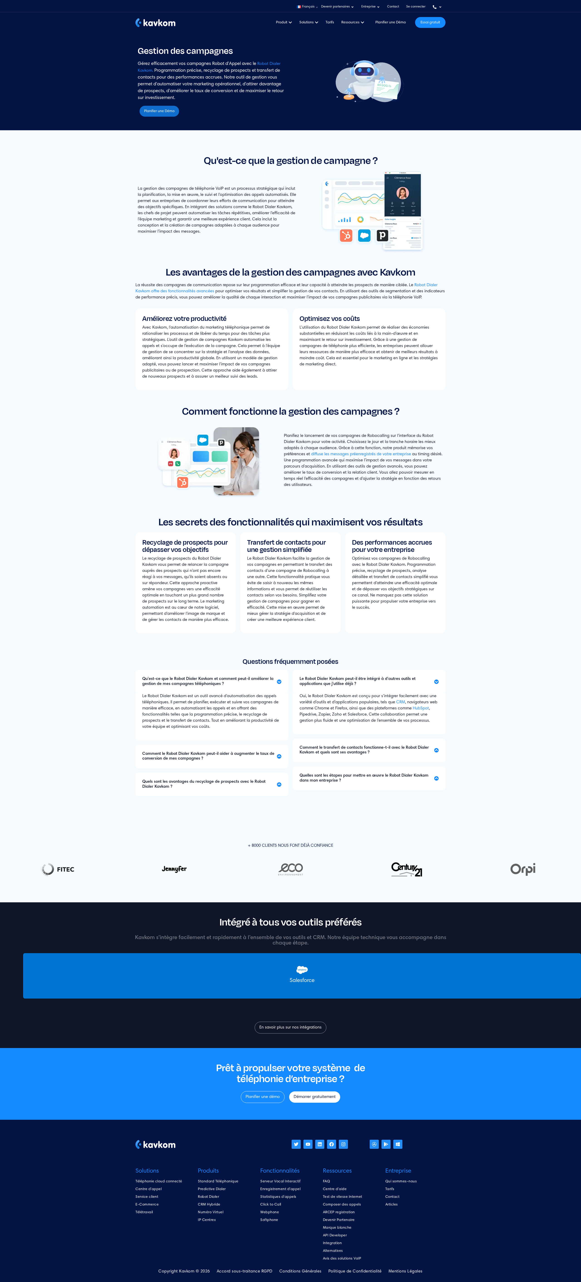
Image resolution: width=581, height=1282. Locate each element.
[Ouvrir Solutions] (316, 22)
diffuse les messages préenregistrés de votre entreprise (361, 454)
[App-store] (374, 1144)
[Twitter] (296, 1144)
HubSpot (421, 708)
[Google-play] (386, 1144)
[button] (307, 6)
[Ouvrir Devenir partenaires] (352, 7)
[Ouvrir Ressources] (362, 22)
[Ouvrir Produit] (290, 22)
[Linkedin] (319, 1144)
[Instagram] (343, 1144)
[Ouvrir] (440, 7)
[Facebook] (331, 1144)
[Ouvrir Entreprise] (378, 7)
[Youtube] (308, 1144)
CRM (400, 702)
